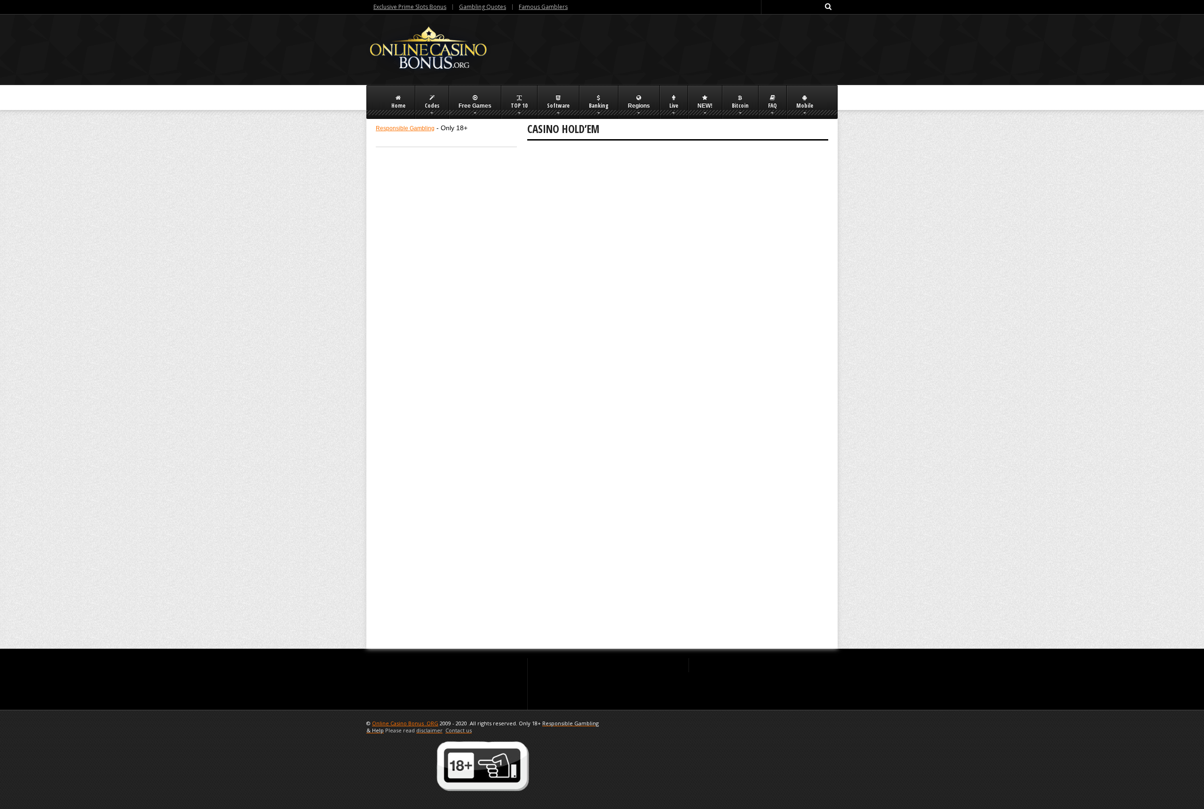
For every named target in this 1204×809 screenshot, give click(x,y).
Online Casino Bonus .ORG (405, 723)
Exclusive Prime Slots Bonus (409, 7)
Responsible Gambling (405, 128)
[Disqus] (677, 274)
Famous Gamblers (543, 7)
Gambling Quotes (482, 7)
